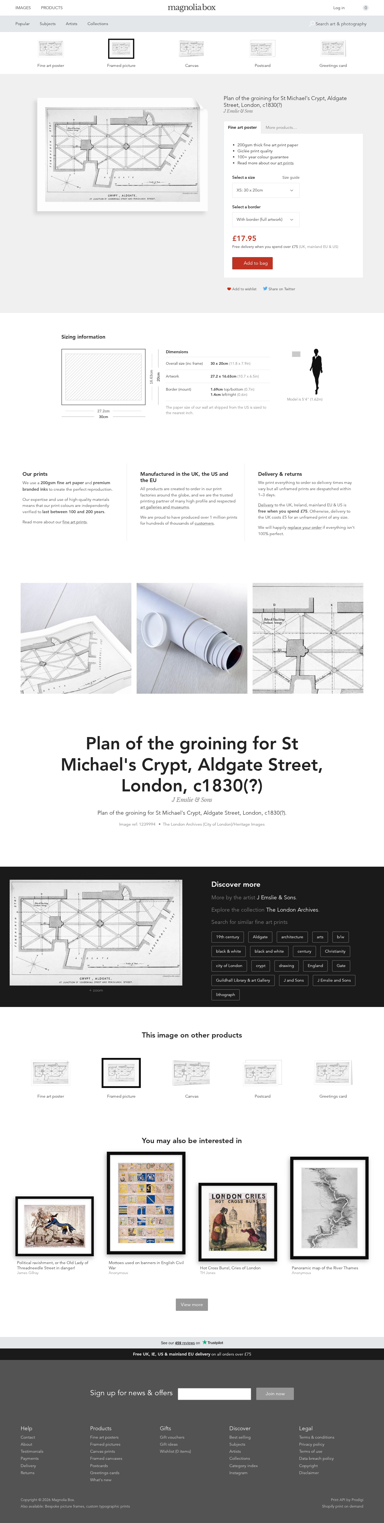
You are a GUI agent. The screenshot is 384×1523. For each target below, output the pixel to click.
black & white (228, 951)
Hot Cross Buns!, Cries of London (230, 1268)
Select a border (246, 207)
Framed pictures (105, 1444)
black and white (269, 951)
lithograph (225, 994)
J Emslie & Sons (238, 111)
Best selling (240, 1437)
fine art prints (74, 522)
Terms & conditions (316, 1437)
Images (23, 7)
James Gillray (27, 1273)
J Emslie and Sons (334, 980)
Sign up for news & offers (131, 1392)
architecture (292, 937)
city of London (229, 965)
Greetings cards (104, 1472)
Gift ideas (169, 1444)
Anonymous (118, 1273)
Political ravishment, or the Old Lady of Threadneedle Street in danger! (52, 1265)
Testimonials (32, 1451)
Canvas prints (102, 1451)
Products (52, 7)
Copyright (308, 1465)
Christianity (335, 951)
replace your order (305, 527)
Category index (243, 1465)
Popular (22, 23)
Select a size (266, 177)
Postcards (99, 1465)
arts (320, 937)
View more (192, 1304)
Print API (338, 1499)
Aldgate (260, 937)
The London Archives (292, 909)
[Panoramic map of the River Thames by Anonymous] (329, 1209)
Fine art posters (104, 1437)
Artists (71, 23)
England (315, 965)
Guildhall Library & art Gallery (243, 980)
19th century (227, 937)
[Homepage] (192, 9)
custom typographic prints (108, 1506)
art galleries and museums (164, 507)
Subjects (48, 23)
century (304, 951)
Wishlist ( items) (175, 1451)
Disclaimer (309, 1472)
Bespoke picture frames (64, 1506)
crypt (260, 965)
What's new (101, 1480)
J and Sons (294, 980)
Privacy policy (311, 1444)
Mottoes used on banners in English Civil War (146, 1265)
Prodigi (357, 1499)
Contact (28, 1437)
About (26, 1444)
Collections (98, 23)
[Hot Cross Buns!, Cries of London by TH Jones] (238, 1222)
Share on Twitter (282, 289)
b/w (340, 937)
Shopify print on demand (342, 1506)
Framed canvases (106, 1458)
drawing (286, 965)
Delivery (266, 505)
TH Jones (208, 1273)
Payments (30, 1458)
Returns (27, 1472)
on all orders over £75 (192, 1354)
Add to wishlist (244, 289)
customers (204, 523)
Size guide (291, 177)
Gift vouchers (172, 1437)
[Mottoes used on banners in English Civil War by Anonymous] (146, 1204)
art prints (285, 163)
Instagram (238, 1472)
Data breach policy (316, 1458)
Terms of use (310, 1451)
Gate (341, 965)
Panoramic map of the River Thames (325, 1268)
